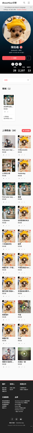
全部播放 (27, 130)
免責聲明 (4, 406)
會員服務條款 (5, 404)
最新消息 (4, 389)
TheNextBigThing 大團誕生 (21, 402)
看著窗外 (5, 315)
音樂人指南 (12, 387)
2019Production (9, 107)
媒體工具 (4, 391)
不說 (19, 315)
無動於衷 (5, 338)
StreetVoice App (20, 423)
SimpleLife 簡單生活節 (20, 408)
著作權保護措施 (6, 402)
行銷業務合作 (23, 387)
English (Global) (21, 9)
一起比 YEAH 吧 (19, 411)
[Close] (31, 7)
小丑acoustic (22, 150)
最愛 (19, 197)
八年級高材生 (7, 244)
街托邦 (11, 389)
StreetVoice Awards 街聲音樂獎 (22, 401)
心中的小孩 (6, 173)
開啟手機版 (12, 423)
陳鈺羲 (6, 109)
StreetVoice (9, 3)
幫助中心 (4, 408)
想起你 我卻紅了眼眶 (9, 362)
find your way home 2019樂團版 (14, 150)
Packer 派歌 (18, 406)
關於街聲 (4, 387)
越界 (19, 244)
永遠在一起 (22, 362)
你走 (19, 338)
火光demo (6, 220)
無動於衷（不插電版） (10, 268)
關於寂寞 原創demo (9, 291)
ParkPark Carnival (19, 409)
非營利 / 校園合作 (24, 389)
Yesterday (21, 173)
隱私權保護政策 (6, 401)
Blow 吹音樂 (18, 404)
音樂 (5, 80)
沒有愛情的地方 (23, 220)
